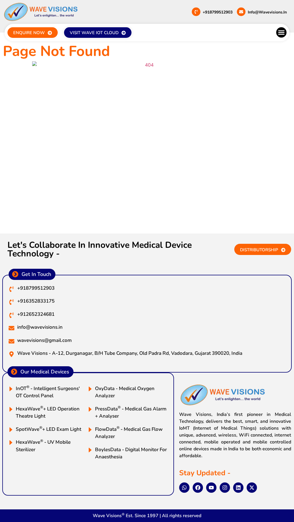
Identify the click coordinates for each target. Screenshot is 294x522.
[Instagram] (225, 487)
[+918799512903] (196, 11)
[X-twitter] (252, 487)
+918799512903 (218, 12)
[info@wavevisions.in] (241, 11)
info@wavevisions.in (267, 12)
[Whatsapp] (184, 487)
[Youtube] (211, 487)
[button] (281, 32)
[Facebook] (198, 487)
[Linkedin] (238, 487)
